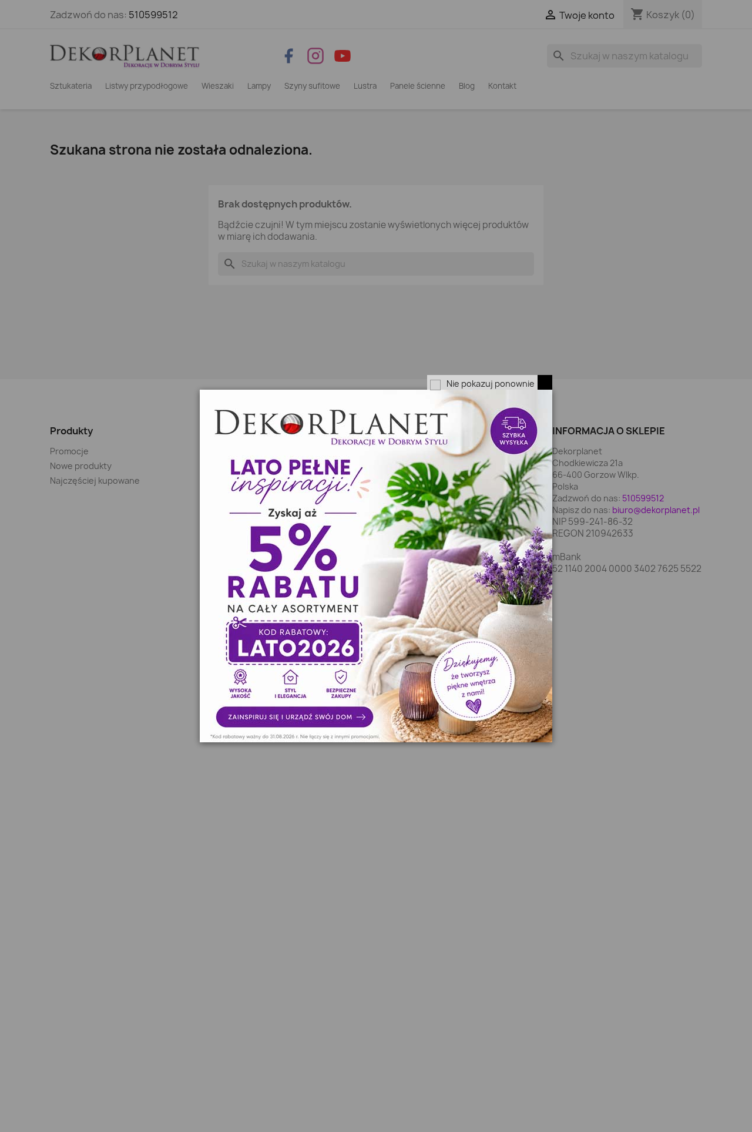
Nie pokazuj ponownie (490, 383)
